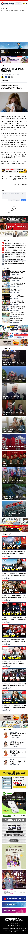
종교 (23, 11)
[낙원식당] (14, 342)
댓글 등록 (23, 200)
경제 (5, 11)
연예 (17, 11)
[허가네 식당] (14, 528)
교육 (12, 11)
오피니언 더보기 (7, 729)
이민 (15, 11)
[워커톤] (14, 335)
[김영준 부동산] (14, 233)
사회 (7, 11)
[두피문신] (14, 52)
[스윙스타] (14, 328)
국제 (10, 11)
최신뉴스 (4, 9)
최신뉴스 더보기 (7, 348)
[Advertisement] (14, 26)
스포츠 (20, 11)
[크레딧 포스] (14, 521)
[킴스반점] (14, 226)
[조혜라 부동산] (14, 59)
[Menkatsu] (14, 219)
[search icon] (20, 3)
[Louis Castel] (14, 45)
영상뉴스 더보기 (7, 534)
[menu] (26, 3)
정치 (2, 11)
